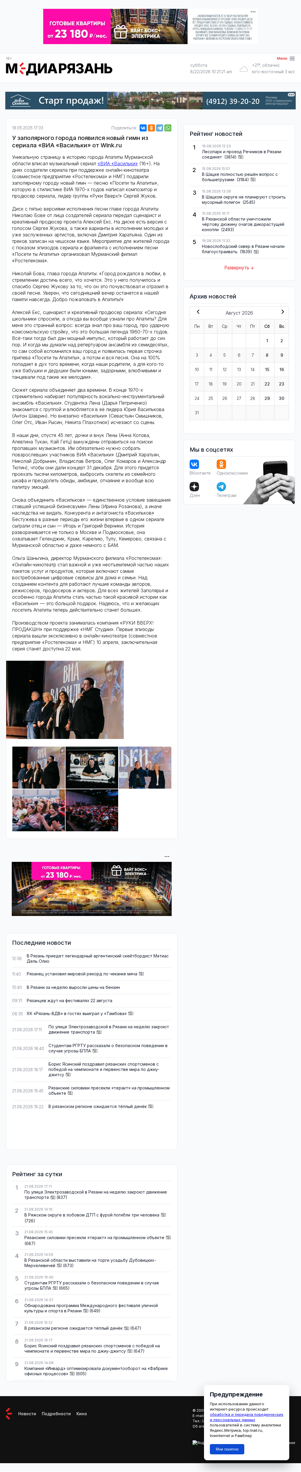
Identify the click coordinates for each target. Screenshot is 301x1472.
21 (253, 383)
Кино (81, 1413)
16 (282, 369)
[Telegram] (159, 127)
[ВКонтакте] (143, 127)
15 (267, 369)
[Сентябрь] (281, 312)
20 (239, 383)
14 (253, 369)
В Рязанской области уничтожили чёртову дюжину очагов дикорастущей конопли (243, 224)
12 (225, 369)
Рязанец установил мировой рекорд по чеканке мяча (82, 973)
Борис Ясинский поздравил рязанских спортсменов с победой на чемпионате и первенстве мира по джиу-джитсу (104, 1069)
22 (267, 383)
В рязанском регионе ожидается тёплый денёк (98, 1106)
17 (197, 383)
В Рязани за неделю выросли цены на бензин (73, 987)
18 (211, 383)
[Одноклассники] (151, 127)
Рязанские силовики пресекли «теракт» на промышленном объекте (94, 1237)
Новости (27, 1413)
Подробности (56, 1413)
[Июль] (197, 312)
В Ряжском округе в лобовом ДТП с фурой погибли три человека (91, 1214)
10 (197, 369)
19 (225, 383)
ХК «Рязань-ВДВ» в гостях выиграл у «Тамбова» (77, 1013)
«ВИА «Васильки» (118, 163)
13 (239, 369)
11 (210, 369)
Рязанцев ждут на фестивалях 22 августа (69, 1000)
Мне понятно (227, 1449)
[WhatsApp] (167, 127)
